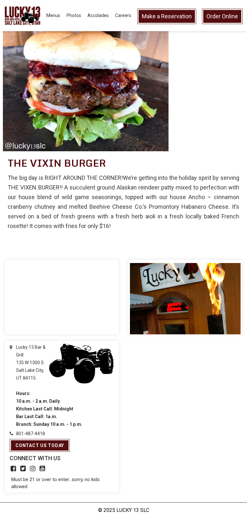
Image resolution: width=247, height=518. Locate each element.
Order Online (222, 16)
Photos (74, 15)
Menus (53, 15)
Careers (123, 15)
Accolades (98, 15)
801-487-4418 (30, 433)
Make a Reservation (167, 16)
